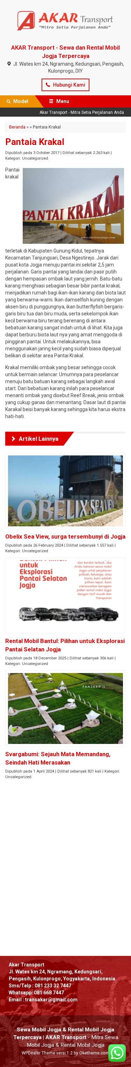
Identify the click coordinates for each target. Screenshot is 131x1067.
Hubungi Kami (68, 85)
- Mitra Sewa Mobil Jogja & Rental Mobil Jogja (65, 1037)
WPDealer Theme (38, 1053)
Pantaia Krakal (34, 142)
